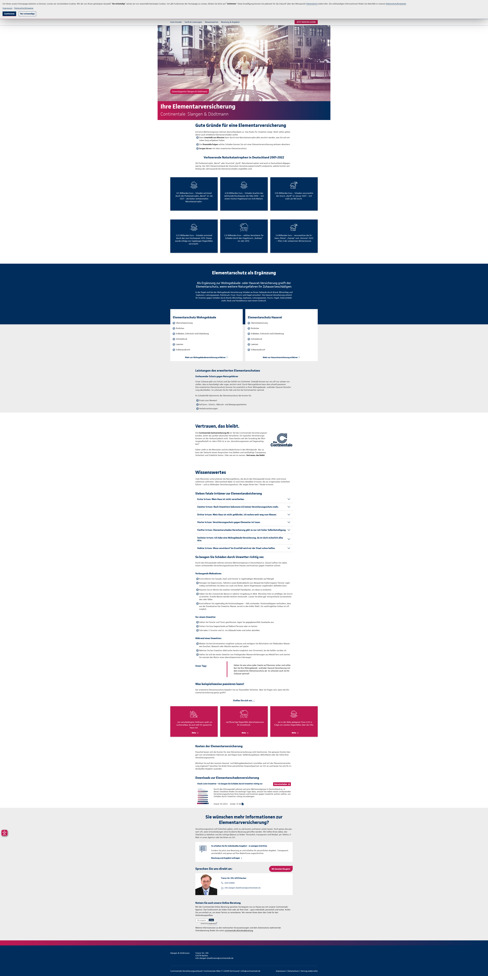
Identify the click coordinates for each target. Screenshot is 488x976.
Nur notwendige (27, 13)
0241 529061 (230, 883)
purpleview (211, 923)
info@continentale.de (250, 971)
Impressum (7, 8)
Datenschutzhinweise (23, 8)
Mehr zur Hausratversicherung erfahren (280, 357)
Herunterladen (280, 784)
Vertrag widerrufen (309, 971)
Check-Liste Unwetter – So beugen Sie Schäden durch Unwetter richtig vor (230, 783)
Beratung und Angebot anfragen (225, 858)
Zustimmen (9, 13)
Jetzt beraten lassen (306, 22)
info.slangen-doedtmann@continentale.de (243, 888)
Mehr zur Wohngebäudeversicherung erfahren (205, 357)
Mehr (194, 733)
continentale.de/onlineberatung (239, 930)
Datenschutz (312, 4)
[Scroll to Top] (475, 480)
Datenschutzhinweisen (396, 4)
